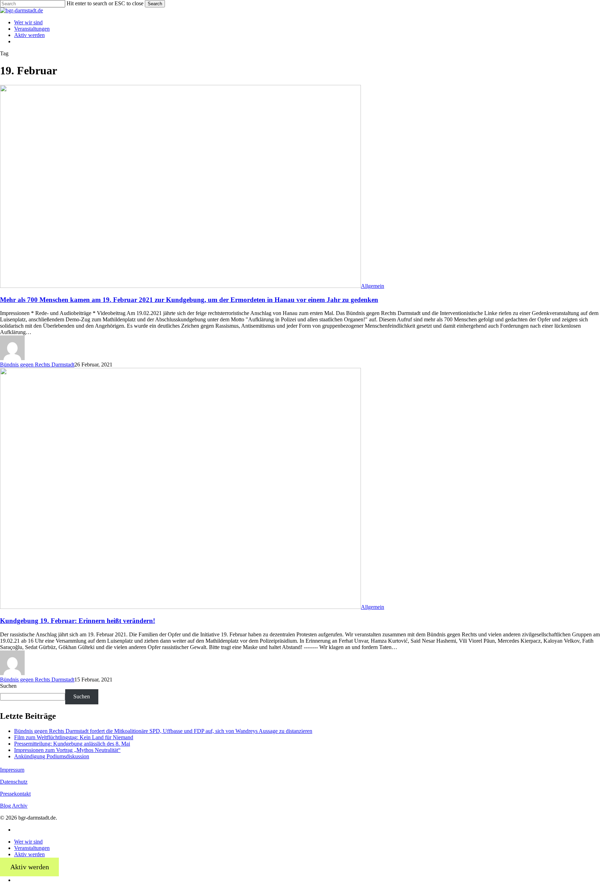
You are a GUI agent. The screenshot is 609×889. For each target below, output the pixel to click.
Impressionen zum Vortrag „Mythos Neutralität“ (67, 750)
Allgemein (372, 286)
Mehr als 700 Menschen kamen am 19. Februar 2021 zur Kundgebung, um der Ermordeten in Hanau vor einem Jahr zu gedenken (189, 299)
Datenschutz (13, 782)
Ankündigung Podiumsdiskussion (51, 756)
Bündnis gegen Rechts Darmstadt (37, 365)
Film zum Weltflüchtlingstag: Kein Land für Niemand (73, 737)
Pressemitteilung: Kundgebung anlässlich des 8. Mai (72, 744)
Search (155, 3)
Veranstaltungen (32, 848)
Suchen (8, 686)
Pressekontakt (15, 794)
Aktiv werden (29, 854)
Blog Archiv (13, 806)
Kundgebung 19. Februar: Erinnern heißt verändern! (77, 620)
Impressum (12, 770)
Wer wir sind (28, 842)
